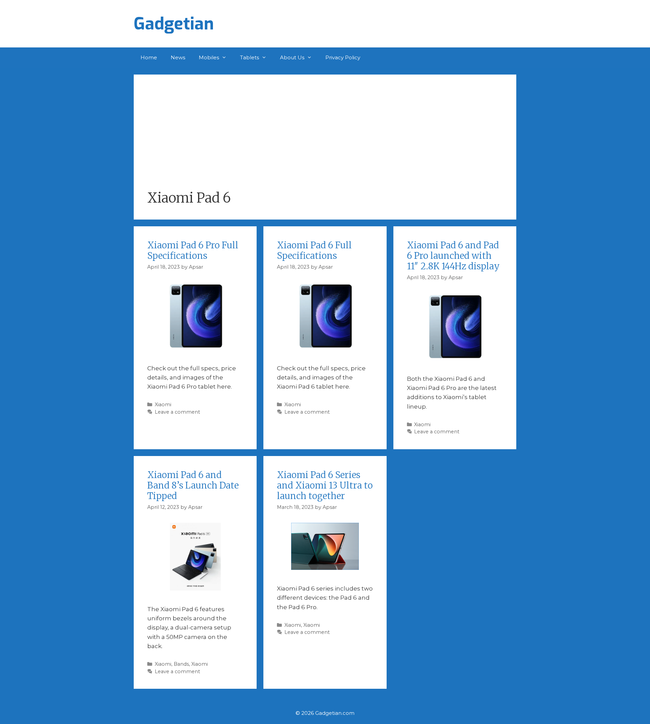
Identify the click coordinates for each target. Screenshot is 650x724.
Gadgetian (174, 24)
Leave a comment (177, 412)
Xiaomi (163, 404)
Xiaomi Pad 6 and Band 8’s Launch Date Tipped (193, 485)
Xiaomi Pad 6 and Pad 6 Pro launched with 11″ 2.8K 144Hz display (453, 256)
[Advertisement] (325, 138)
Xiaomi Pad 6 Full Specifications (314, 250)
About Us (292, 57)
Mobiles (209, 57)
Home (148, 57)
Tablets (249, 57)
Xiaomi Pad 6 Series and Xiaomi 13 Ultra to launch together (325, 485)
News (178, 57)
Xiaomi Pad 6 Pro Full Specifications (192, 250)
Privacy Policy (342, 57)
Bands (181, 664)
